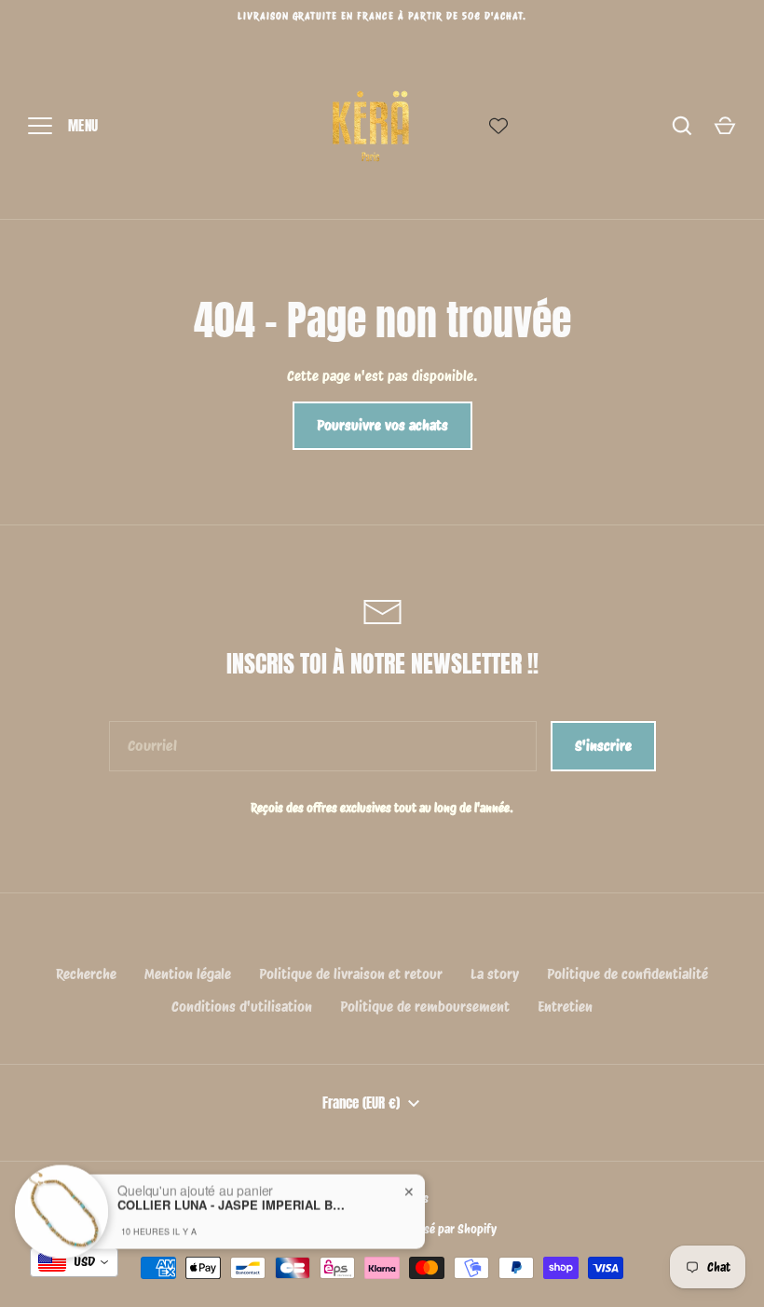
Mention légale (187, 974)
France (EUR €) (361, 1103)
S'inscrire (603, 746)
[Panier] (724, 125)
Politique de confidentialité (627, 974)
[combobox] (74, 1262)
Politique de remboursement (425, 1007)
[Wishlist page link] (498, 125)
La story (495, 974)
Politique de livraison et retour (351, 974)
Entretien (565, 1007)
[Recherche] (682, 125)
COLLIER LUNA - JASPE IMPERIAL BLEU (233, 1196)
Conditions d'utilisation (241, 1007)
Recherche (86, 974)
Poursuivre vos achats (382, 425)
